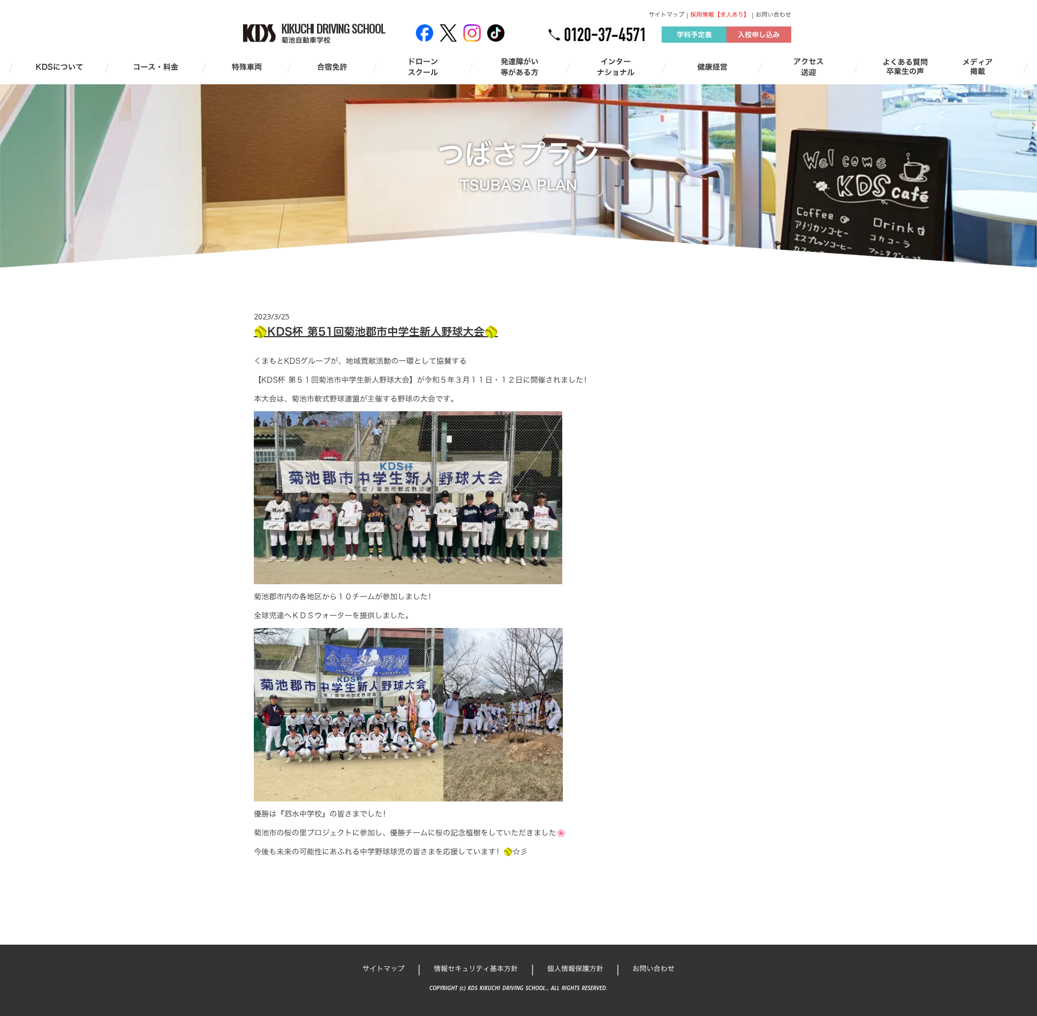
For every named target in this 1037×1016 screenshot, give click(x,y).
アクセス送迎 (808, 66)
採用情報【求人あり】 (720, 15)
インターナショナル (616, 66)
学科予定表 (694, 34)
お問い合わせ (773, 15)
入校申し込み (759, 34)
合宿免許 (332, 67)
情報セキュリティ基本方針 (476, 968)
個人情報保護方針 (575, 968)
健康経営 (712, 67)
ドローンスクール (423, 66)
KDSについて (59, 67)
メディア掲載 (977, 67)
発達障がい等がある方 (519, 66)
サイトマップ (666, 15)
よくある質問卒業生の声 (905, 67)
